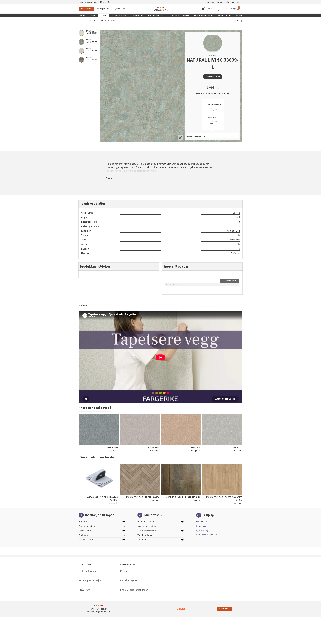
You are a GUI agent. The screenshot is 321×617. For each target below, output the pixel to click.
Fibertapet (94, 21)
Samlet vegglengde (212, 104)
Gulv (93, 15)
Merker (227, 2)
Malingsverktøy (156, 15)
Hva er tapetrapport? (147, 530)
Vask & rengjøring (203, 15)
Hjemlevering (202, 530)
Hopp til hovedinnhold (9, 1)
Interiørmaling (119, 15)
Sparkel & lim (224, 15)
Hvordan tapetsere (146, 521)
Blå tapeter (84, 535)
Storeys (212, 55)
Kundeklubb (86, 8)
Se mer (239, 15)
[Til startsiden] (160, 8)
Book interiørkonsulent (207, 534)
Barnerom (83, 521)
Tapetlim (141, 539)
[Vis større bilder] (180, 137)
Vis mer (109, 178)
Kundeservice (237, 2)
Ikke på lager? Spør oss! (197, 136)
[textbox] (202, 284)
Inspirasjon (104, 8)
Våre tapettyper (144, 535)
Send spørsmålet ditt (229, 280)
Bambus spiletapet (87, 526)
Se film (237, 21)
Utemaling (138, 15)
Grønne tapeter (86, 539)
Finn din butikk (203, 521)
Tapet (103, 15)
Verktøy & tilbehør (179, 15)
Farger (82, 15)
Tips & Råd (120, 8)
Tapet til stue (85, 530)
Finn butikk (210, 2)
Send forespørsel (212, 76)
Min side (219, 2)
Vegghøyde (212, 117)
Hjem (80, 21)
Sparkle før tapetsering (148, 526)
